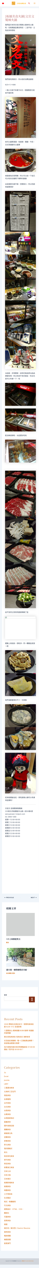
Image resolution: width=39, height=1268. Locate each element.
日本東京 (7, 1179)
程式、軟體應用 (10, 1202)
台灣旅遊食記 (9, 1118)
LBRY (6, 1084)
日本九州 (7, 1171)
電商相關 (7, 1236)
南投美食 (7, 1095)
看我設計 (23, 1260)
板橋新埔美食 (9, 1183)
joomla (6, 1080)
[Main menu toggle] (34, 3)
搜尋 (5, 995)
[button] (29, 3)
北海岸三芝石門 (10, 1092)
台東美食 (7, 1114)
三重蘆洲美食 (9, 1088)
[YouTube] (3, 3)
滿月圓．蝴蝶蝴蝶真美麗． (17, 969)
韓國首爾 (7, 1240)
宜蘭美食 (7, 1137)
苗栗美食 (7, 1220)
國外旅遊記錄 (9, 1126)
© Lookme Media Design (29, 1260)
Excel (6, 1076)
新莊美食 (7, 1164)
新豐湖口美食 (9, 1167)
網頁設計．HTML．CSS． (14, 1209)
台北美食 (9, 973)
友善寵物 (7, 1099)
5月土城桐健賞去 (13, 939)
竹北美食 (7, 1205)
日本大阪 (7, 1175)
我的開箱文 (8, 1148)
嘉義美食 (7, 1122)
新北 (7, 942)
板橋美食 (7, 1186)
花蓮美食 (7, 1217)
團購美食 (7, 1129)
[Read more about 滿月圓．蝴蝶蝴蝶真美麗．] (20, 957)
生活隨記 (7, 1198)
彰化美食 (7, 1145)
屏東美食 (7, 1141)
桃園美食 (7, 1190)
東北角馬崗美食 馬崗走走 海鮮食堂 (17, 1037)
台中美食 (7, 1103)
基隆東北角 (8, 1133)
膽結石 (6, 1213)
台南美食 (7, 1110)
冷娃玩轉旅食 (21, 3)
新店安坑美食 (9, 1156)
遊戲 (5, 1224)
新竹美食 (7, 1160)
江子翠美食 (8, 1194)
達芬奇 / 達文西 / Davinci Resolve (17, 1228)
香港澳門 (7, 1243)
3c (5, 1073)
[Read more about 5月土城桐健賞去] (20, 924)
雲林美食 (7, 1232)
